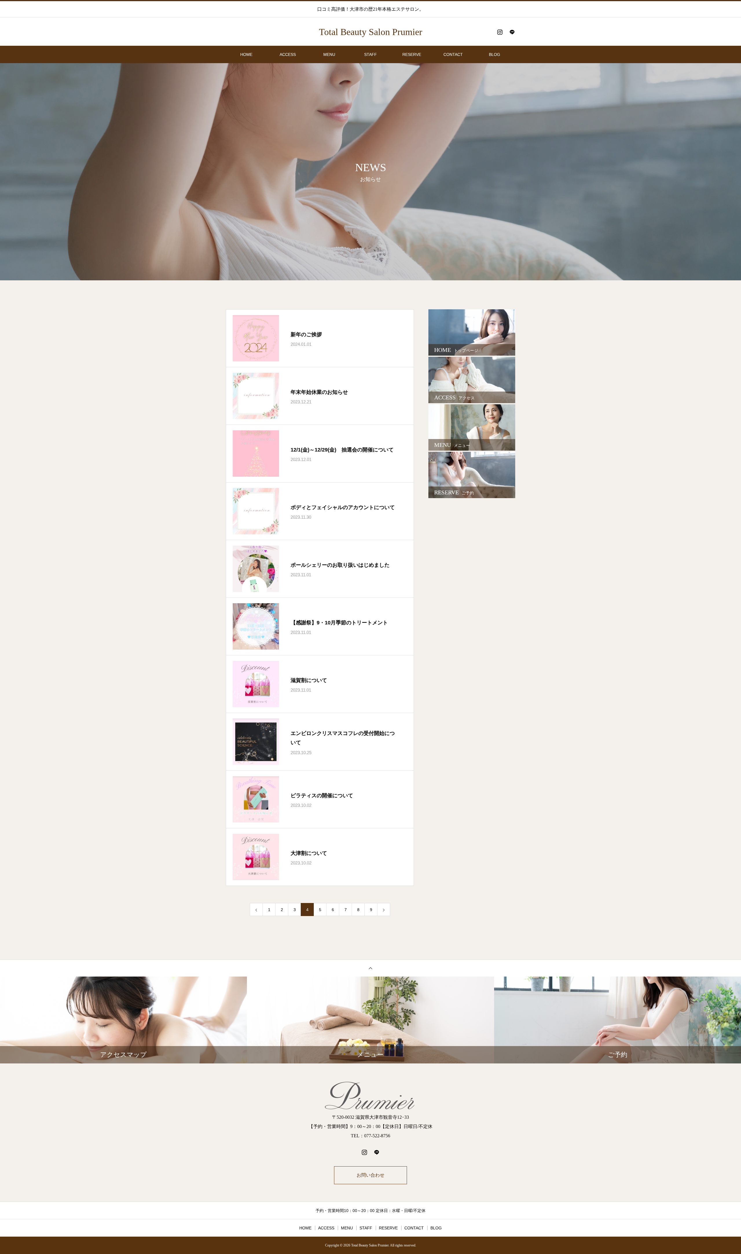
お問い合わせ (370, 1175)
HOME (246, 54)
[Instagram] (500, 32)
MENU (329, 54)
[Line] (512, 32)
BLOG (494, 54)
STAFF (370, 54)
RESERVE (411, 54)
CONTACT (453, 54)
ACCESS (288, 54)
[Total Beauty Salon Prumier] (370, 1096)
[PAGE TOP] (370, 968)
